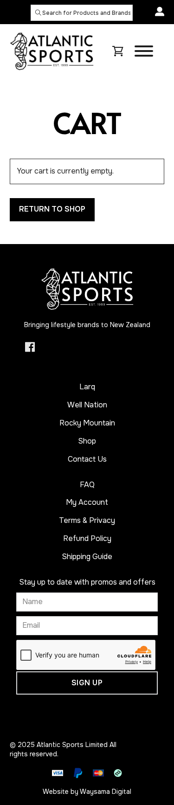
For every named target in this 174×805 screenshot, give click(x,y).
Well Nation (87, 405)
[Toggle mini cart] (117, 51)
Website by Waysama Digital (87, 791)
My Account (87, 502)
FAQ (87, 484)
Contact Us (87, 459)
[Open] (144, 51)
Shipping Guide (87, 556)
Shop (87, 441)
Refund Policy (87, 538)
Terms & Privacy (87, 520)
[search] (38, 12)
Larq (87, 387)
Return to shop (52, 209)
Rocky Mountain (87, 423)
